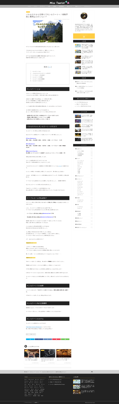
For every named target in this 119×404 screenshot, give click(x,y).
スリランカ (85, 163)
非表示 (49, 67)
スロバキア (85, 187)
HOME (29, 6)
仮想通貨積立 (85, 154)
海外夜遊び (61, 6)
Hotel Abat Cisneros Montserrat (33, 326)
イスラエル (85, 206)
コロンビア (85, 201)
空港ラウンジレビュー (84, 227)
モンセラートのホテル (38, 80)
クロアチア (85, 184)
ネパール (85, 166)
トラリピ (85, 152)
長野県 (85, 215)
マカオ (85, 168)
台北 (26, 392)
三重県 (85, 213)
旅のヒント (69, 6)
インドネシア (85, 160)
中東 (49, 6)
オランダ (85, 182)
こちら (59, 166)
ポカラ (33, 389)
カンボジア (85, 162)
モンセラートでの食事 (38, 77)
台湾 (85, 169)
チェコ (85, 188)
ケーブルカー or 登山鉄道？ (39, 75)
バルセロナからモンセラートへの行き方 (41, 73)
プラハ (32, 387)
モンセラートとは (37, 71)
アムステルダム (32, 379)
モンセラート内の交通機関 (39, 79)
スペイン (28, 334)
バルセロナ (33, 334)
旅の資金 (37, 392)
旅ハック (41, 392)
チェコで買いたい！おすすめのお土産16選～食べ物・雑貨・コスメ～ (85, 92)
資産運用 (85, 155)
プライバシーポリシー (29, 402)
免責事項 (36, 402)
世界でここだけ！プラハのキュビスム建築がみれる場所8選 (85, 82)
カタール (85, 208)
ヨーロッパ (42, 6)
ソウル (42, 382)
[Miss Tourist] (59, 4)
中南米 (54, 6)
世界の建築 (42, 389)
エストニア (85, 181)
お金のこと (84, 148)
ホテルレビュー (87, 6)
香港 (85, 172)
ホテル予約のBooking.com (82, 102)
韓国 (85, 171)
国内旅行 (84, 211)
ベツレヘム (42, 387)
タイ (85, 165)
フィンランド (85, 193)
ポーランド (85, 194)
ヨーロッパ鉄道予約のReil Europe (83, 106)
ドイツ (85, 190)
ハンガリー (85, 191)
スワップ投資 (85, 151)
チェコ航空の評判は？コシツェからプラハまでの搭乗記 (85, 87)
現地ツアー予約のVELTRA (82, 104)
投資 (33, 392)
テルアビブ (38, 384)
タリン (30, 384)
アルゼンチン (85, 200)
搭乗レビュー (78, 6)
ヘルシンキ (36, 387)
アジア (35, 6)
